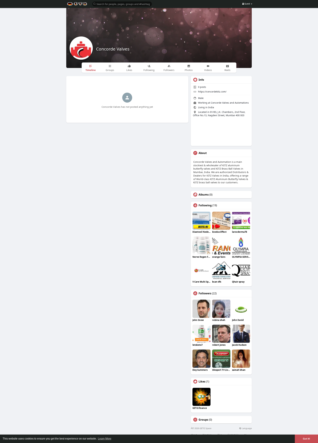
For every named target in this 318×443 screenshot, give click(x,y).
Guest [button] (247, 3)
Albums (204, 194)
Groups (203, 419)
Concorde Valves (112, 49)
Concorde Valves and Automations (230, 102)
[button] (122, 3)
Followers (205, 293)
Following (205, 205)
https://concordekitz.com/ (212, 91)
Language (246, 428)
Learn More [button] (104, 438)
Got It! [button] (306, 438)
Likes (202, 381)
